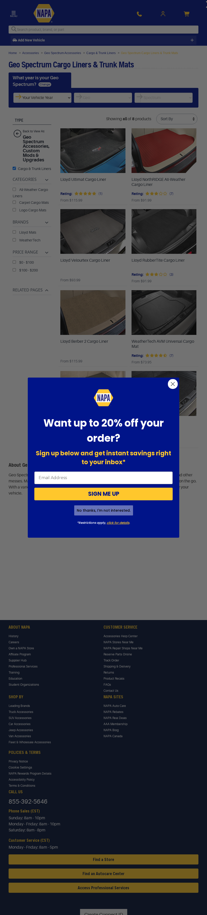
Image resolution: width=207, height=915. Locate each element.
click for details (118, 523)
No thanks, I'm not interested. (104, 510)
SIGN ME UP (103, 494)
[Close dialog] (172, 384)
